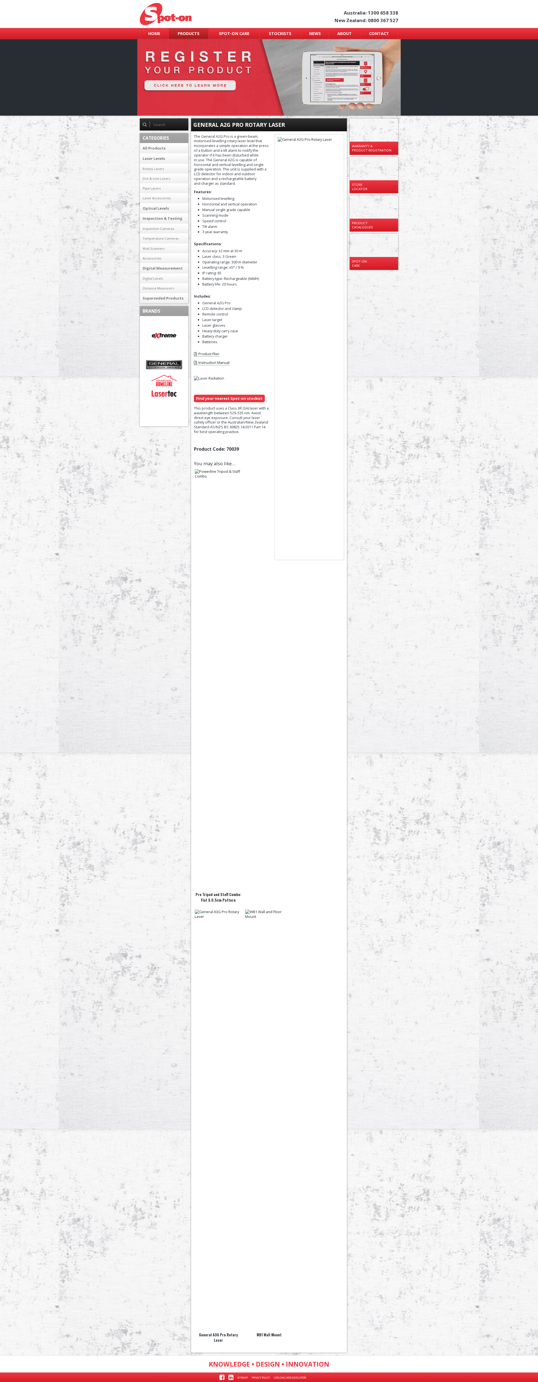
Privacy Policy (261, 1377)
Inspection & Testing (162, 218)
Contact (379, 33)
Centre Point (164, 322)
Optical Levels (156, 208)
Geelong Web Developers (290, 1377)
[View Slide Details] (269, 77)
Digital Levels (153, 278)
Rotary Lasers (153, 169)
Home (154, 33)
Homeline (164, 380)
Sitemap (242, 1377)
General (164, 348)
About (344, 33)
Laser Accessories (157, 198)
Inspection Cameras (158, 228)
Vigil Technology (164, 420)
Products (189, 33)
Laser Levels (154, 158)
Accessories (152, 258)
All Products (154, 148)
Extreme (164, 335)
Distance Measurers (158, 288)
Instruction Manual (213, 362)
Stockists (280, 33)
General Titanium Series (164, 364)
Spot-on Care (234, 33)
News (315, 33)
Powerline (164, 406)
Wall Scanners (154, 248)
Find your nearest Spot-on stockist (229, 398)
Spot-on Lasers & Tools (188, 14)
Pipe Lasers (152, 188)
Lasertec (164, 393)
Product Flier (208, 353)
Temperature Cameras (161, 238)
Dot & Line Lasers (156, 178)
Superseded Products (163, 298)
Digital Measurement (163, 268)
